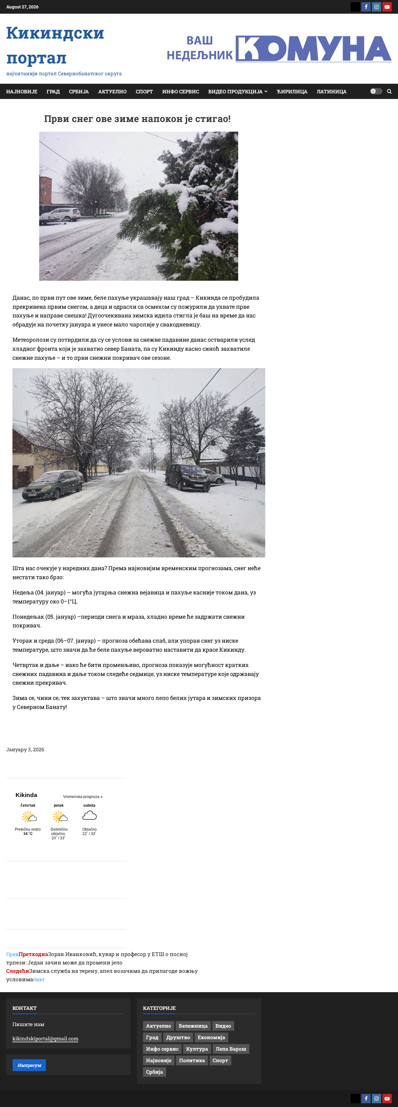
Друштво (178, 1037)
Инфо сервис (180, 91)
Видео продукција (235, 91)
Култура (197, 1048)
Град (53, 91)
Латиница (332, 91)
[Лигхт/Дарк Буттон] (376, 91)
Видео (223, 1025)
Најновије (21, 91)
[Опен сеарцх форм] (389, 91)
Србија (79, 91)
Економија (211, 1037)
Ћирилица (292, 91)
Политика (192, 1060)
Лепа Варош (231, 1048)
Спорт (144, 91)
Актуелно (112, 91)
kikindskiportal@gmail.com (45, 1038)
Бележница (193, 1025)
